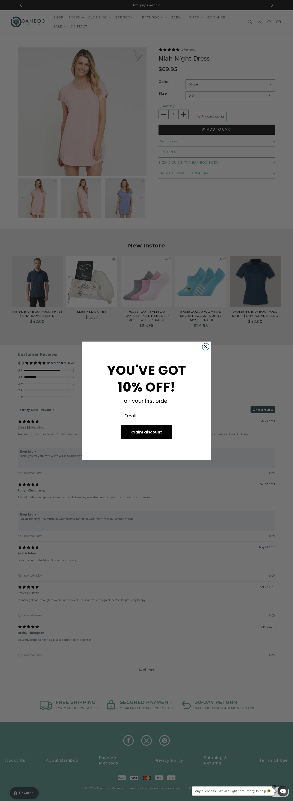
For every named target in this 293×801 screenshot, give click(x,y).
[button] (283, 791)
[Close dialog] (205, 346)
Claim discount (146, 432)
